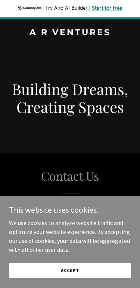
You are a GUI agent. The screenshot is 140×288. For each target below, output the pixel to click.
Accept (70, 270)
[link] (70, 33)
